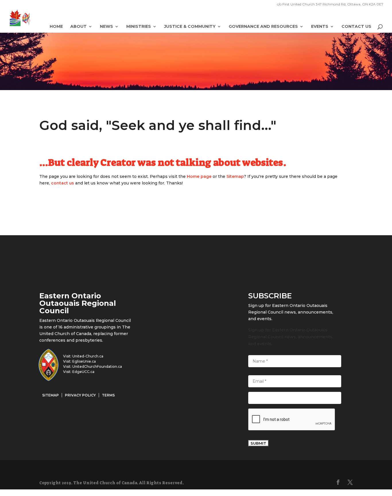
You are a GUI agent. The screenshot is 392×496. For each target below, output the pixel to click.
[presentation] (291, 420)
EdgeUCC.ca (83, 371)
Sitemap (235, 176)
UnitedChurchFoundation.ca (97, 366)
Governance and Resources (263, 26)
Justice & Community (190, 26)
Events (319, 26)
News (106, 26)
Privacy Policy (80, 395)
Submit (258, 443)
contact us (62, 183)
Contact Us (356, 26)
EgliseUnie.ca (84, 361)
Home (56, 26)
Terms (108, 395)
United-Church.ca (87, 356)
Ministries (138, 26)
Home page (199, 176)
